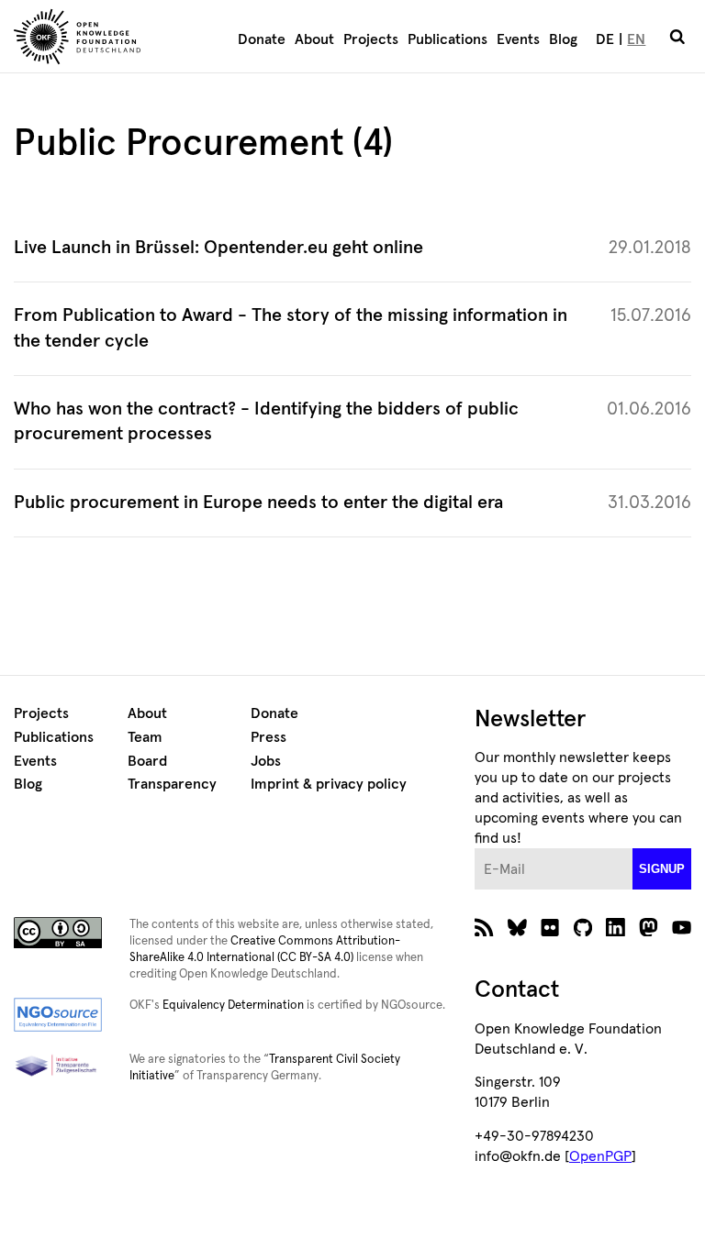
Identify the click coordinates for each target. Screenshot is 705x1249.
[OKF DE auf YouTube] (681, 932)
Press (268, 737)
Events (518, 39)
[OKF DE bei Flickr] (550, 932)
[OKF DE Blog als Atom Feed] (484, 932)
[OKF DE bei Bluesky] (517, 932)
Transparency (172, 784)
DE (605, 39)
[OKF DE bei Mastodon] (648, 932)
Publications (447, 39)
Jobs (266, 761)
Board (147, 761)
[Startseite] (101, 39)
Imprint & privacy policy (329, 784)
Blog (563, 39)
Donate (261, 39)
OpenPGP (600, 1156)
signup (662, 869)
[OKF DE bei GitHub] (583, 932)
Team (145, 737)
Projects (370, 39)
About (314, 39)
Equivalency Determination (233, 1005)
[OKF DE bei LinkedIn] (615, 932)
